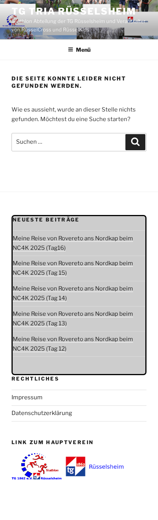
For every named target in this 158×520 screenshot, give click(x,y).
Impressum (27, 397)
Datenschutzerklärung (42, 413)
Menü (83, 49)
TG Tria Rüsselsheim (74, 11)
